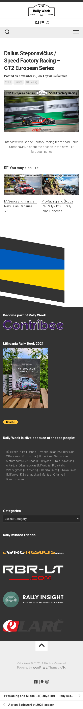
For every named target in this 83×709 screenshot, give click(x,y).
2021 (8, 82)
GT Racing (31, 82)
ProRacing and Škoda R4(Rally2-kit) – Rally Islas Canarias (57, 206)
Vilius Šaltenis (57, 76)
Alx (63, 667)
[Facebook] (37, 22)
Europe (18, 82)
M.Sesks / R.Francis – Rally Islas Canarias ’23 (20, 206)
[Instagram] (47, 22)
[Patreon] (42, 22)
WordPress (40, 667)
